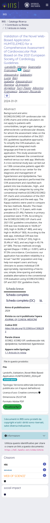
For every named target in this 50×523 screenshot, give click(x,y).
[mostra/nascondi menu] (47, 5)
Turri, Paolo (24, 88)
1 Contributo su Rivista (16, 24)
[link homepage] (10, 5)
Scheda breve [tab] (15, 289)
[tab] (41, 300)
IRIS (4, 21)
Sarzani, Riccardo (30, 91)
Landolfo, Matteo (15, 67)
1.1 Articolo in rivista (15, 28)
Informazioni (13, 435)
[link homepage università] (32, 5)
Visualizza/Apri (12, 406)
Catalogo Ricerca (17, 21)
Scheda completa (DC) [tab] (20, 300)
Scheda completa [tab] (17, 295)
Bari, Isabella (11, 79)
